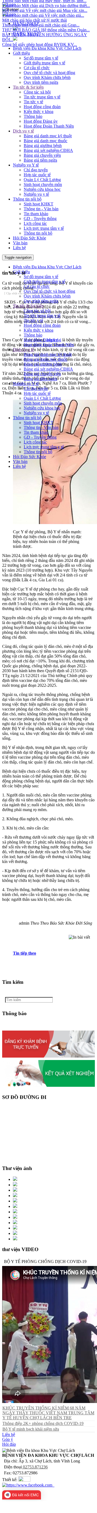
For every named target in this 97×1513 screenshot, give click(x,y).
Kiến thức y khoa (38, 111)
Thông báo (33, 116)
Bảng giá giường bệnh (43, 145)
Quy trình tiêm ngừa (41, 82)
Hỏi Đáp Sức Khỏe (29, 238)
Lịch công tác (35, 223)
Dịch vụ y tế (23, 131)
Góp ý (7, 1439)
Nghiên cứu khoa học (42, 189)
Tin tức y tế (33, 101)
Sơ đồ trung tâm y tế (41, 58)
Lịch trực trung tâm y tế (44, 228)
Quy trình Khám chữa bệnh (47, 77)
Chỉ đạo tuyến (36, 170)
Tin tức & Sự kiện (28, 87)
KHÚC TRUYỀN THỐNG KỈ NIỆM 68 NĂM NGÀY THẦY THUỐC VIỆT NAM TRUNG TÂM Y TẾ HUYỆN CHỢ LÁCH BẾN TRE (48, 1413)
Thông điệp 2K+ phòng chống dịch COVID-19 (43, 1423)
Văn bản (20, 243)
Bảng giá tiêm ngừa (40, 160)
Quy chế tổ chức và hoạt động (49, 72)
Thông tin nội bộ (27, 199)
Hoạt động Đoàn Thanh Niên (49, 126)
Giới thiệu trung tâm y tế (44, 63)
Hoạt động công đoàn (42, 106)
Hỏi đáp (9, 1444)
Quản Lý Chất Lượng (42, 179)
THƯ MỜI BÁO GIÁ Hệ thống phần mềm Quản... (46, 23)
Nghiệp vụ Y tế (26, 165)
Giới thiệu (21, 53)
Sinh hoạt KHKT (38, 204)
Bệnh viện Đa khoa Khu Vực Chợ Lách (47, 48)
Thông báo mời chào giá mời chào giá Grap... (40, 18)
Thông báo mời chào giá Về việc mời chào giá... (43, 8)
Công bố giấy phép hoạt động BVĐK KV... (39, 37)
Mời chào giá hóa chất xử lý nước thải (34, 13)
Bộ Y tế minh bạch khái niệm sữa (30, 1429)
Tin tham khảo (36, 213)
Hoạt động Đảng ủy (41, 121)
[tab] (54, 953)
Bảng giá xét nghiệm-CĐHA (48, 150)
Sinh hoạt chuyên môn (43, 184)
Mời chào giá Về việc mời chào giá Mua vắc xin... (44, 3)
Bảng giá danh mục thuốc (45, 140)
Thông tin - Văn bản (41, 208)
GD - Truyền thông (40, 218)
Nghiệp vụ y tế (36, 194)
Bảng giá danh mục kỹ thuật (48, 136)
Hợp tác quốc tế (37, 174)
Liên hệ (19, 247)
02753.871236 (35, 1467)
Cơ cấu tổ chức (37, 67)
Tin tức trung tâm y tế (42, 97)
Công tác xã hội (37, 92)
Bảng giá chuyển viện (42, 155)
